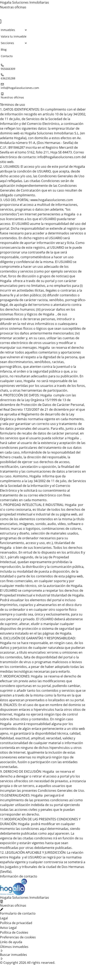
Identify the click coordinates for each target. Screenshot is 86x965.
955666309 (8, 69)
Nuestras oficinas (13, 7)
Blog (4, 49)
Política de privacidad (16, 923)
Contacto (7, 56)
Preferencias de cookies (18, 937)
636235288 (8, 78)
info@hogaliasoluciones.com (20, 88)
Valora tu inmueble (13, 36)
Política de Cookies (14, 932)
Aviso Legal (8, 928)
